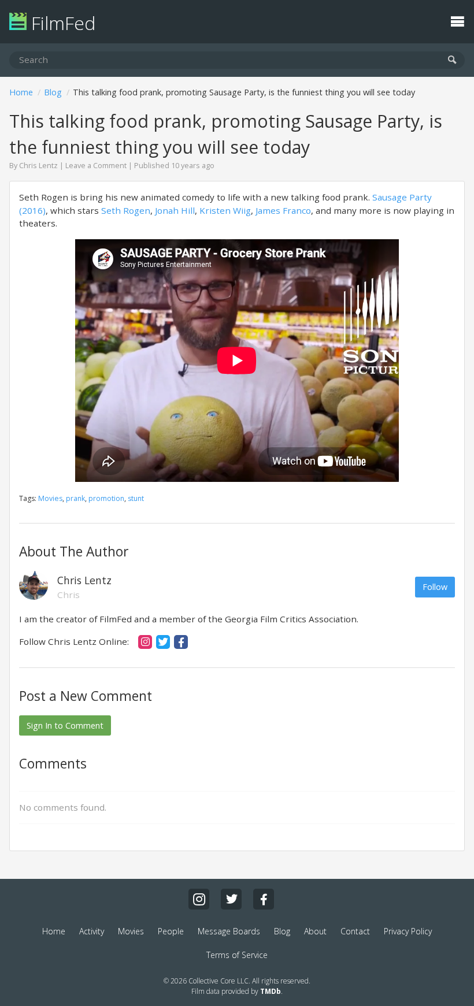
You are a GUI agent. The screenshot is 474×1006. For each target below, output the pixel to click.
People (171, 931)
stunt (136, 498)
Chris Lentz (38, 165)
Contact (355, 931)
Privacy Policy (408, 931)
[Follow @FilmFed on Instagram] (198, 899)
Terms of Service (237, 954)
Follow (435, 586)
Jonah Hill (175, 210)
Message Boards (229, 931)
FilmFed (61, 22)
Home (21, 92)
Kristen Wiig (225, 210)
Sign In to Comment (65, 725)
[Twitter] (163, 642)
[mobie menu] (457, 20)
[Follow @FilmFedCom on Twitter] (231, 899)
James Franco (283, 210)
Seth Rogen (125, 210)
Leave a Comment (96, 165)
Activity (91, 931)
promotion (106, 498)
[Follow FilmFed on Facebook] (263, 899)
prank (75, 498)
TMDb (270, 991)
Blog (53, 92)
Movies (50, 498)
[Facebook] (181, 642)
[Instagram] (145, 642)
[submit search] (452, 60)
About (315, 931)
